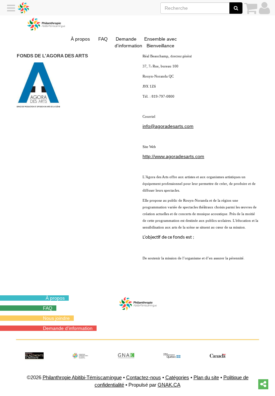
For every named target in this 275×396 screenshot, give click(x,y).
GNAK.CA (169, 385)
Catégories (177, 377)
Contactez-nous (143, 377)
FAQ (103, 39)
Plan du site (206, 377)
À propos (80, 39)
